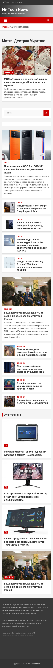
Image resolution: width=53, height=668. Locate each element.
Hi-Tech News (15, 9)
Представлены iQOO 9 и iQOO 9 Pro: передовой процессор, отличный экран (25, 169)
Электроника (12, 414)
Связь (7, 163)
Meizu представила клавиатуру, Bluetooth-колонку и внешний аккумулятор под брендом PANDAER (32, 245)
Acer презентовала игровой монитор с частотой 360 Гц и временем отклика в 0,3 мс (25, 496)
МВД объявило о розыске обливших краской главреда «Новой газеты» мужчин (25, 82)
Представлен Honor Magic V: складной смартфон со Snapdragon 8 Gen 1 (32, 208)
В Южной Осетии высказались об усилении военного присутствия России (23, 315)
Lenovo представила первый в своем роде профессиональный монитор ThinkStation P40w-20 (26, 541)
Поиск (46, 113)
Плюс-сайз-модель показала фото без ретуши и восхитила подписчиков (32, 352)
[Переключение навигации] (5, 20)
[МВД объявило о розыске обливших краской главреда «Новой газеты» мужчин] (26, 60)
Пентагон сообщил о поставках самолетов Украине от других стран (31, 369)
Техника (9, 73)
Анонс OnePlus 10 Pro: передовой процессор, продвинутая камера (30, 225)
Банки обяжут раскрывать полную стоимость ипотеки (33, 401)
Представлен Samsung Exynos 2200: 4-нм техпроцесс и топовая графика (30, 265)
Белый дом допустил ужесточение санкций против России (29, 386)
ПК (6, 445)
